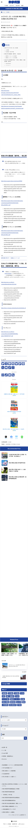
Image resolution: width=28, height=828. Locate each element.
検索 (7, 5)
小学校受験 (5, 705)
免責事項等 (14, 824)
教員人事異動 (5, 702)
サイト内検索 (8, 824)
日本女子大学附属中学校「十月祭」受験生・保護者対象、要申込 (14, 60)
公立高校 (7, 50)
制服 (24, 702)
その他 (22, 693)
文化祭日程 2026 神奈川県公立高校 (14, 8)
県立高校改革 (13, 705)
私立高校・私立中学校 (10, 51)
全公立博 (19, 702)
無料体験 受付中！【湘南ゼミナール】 (10, 258)
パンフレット (8, 65)
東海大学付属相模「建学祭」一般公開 (12, 53)
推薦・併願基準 (10, 696)
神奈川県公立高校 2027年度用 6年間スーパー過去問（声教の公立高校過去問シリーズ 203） (14, 429)
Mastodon (4, 759)
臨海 (22, 5)
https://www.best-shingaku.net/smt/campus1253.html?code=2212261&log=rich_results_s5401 (10, 92)
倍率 (3, 696)
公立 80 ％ (11, 5)
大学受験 (16, 693)
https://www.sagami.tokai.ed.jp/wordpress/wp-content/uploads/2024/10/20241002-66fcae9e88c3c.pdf (12, 203)
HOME (15, 821)
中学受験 (13, 444)
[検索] (25, 738)
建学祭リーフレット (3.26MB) (11, 56)
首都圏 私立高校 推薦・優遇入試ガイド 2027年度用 (14, 394)
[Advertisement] (14, 137)
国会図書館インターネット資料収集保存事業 (12, 765)
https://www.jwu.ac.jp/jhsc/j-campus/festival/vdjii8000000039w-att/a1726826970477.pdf (9, 334)
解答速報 (13, 702)
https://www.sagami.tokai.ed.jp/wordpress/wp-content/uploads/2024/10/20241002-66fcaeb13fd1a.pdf (12, 232)
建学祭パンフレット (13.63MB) (11, 57)
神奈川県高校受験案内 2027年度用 (14, 411)
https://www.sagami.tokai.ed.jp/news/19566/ (11, 181)
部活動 (22, 699)
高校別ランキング (15, 699)
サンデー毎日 (5, 699)
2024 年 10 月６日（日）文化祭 (11, 47)
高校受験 (8, 444)
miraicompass (8, 63)
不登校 (19, 705)
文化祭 (9, 442)
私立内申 (18, 5)
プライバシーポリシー (14, 826)
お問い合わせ (21, 824)
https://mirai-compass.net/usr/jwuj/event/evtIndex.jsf (13, 308)
